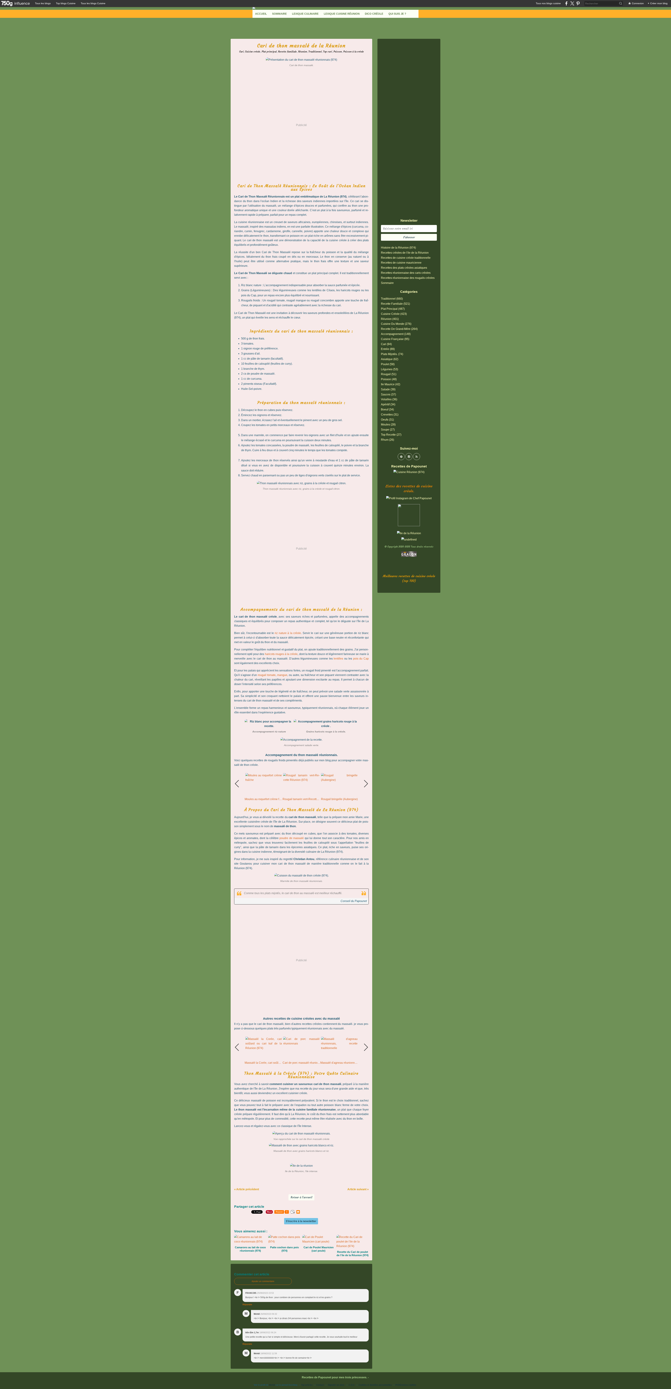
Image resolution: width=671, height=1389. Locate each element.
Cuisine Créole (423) (394, 313)
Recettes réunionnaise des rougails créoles (408, 277)
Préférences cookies (405, 1385)
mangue (282, 675)
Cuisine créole (252, 51)
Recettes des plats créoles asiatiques (404, 267)
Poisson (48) (389, 379)
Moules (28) (388, 424)
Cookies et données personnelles (375, 1385)
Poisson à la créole (353, 51)
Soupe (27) (388, 429)
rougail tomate (266, 675)
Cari (241, 51)
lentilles (338, 658)
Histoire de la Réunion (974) (398, 247)
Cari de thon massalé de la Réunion (301, 46)
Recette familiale (287, 51)
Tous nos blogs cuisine (548, 3)
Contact (320, 1385)
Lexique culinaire (305, 13)
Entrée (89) (388, 349)
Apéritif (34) (388, 404)
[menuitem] (260, 14)
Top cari (327, 51)
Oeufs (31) (387, 419)
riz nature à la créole (288, 633)
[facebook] (566, 3)
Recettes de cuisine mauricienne (401, 262)
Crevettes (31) (389, 414)
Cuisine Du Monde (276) (396, 323)
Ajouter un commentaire (263, 1281)
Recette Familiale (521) (395, 303)
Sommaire (279, 13)
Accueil (261, 13)
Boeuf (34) (387, 409)
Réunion (302, 51)
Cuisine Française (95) (395, 339)
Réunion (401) (390, 318)
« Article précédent (246, 1189)
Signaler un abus (336, 1385)
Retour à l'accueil (301, 1197)
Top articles (307, 1385)
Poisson (337, 51)
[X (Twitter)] (572, 3)
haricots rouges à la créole (281, 654)
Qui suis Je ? (397, 13)
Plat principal (269, 51)
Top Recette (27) (391, 434)
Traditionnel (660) (392, 298)
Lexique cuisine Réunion (342, 13)
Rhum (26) (387, 439)
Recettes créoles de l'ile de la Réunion (405, 252)
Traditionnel (315, 51)
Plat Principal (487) (393, 308)
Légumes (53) (389, 369)
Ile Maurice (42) (390, 384)
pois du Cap (361, 658)
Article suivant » (358, 1189)
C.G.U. (352, 1385)
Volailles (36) (389, 399)
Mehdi (272, 1385)
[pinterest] (578, 3)
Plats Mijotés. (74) (392, 354)
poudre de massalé (291, 838)
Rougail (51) (388, 374)
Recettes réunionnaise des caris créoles (406, 272)
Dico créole (374, 13)
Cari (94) (386, 344)
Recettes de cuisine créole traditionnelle (406, 257)
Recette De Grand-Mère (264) (399, 328)
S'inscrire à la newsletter (301, 1221)
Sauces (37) (388, 394)
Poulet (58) (388, 364)
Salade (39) (388, 389)
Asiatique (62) (389, 359)
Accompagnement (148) (396, 333)
